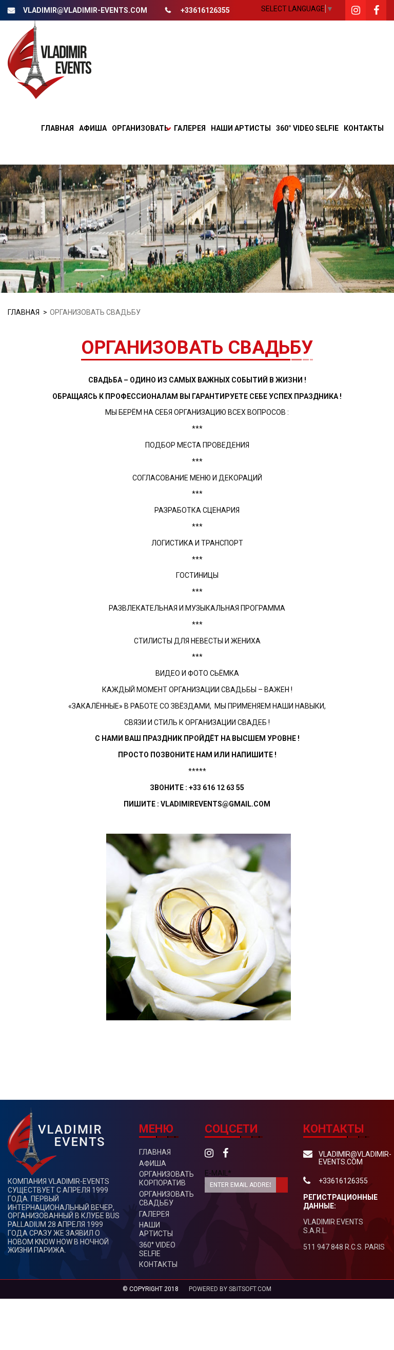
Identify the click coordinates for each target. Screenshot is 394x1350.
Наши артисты (241, 128)
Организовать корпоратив (166, 1178)
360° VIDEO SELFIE (307, 128)
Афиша (93, 128)
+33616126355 (205, 10)
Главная (57, 128)
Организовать (140, 128)
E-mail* (218, 1173)
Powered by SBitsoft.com (230, 1289)
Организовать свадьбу (166, 1198)
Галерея (190, 128)
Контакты (364, 128)
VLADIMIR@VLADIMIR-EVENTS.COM (85, 10)
